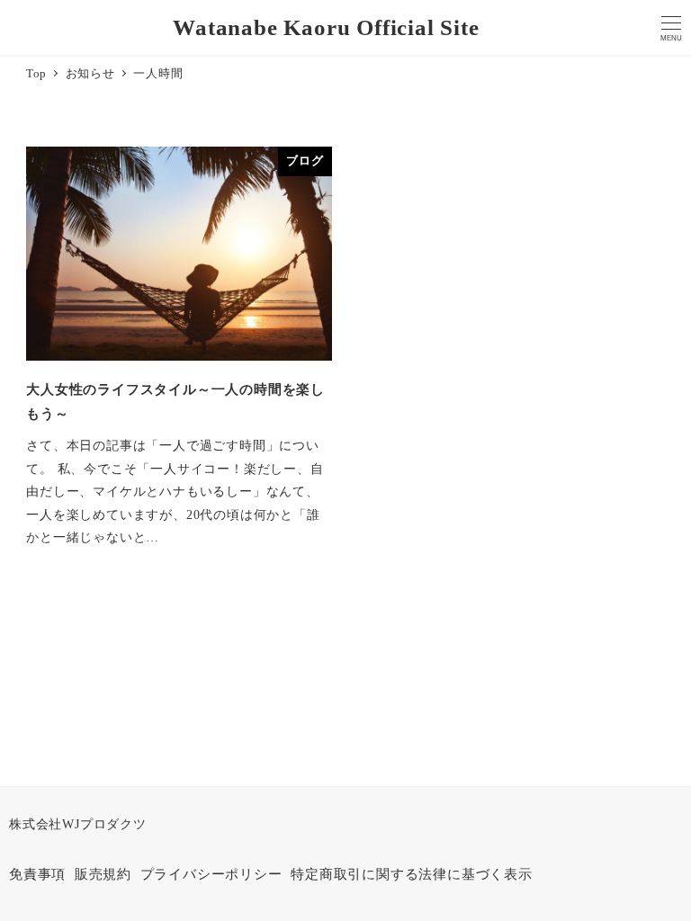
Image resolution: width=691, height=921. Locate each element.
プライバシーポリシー (211, 874)
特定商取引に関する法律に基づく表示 (412, 874)
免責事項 (37, 874)
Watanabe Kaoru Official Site (326, 27)
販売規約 (103, 874)
